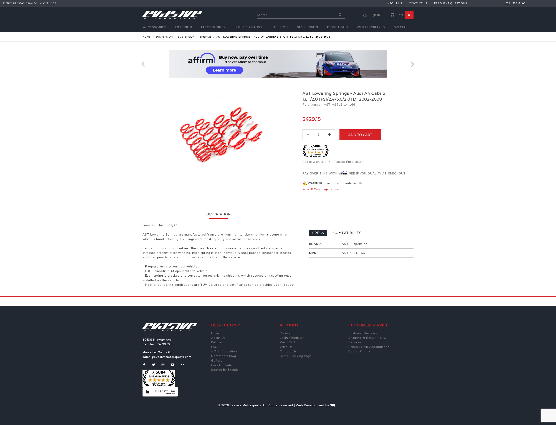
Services (354, 342)
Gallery (216, 361)
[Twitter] (155, 366)
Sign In (374, 15)
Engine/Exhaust (248, 27)
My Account (289, 333)
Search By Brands (225, 370)
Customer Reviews (362, 333)
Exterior (183, 27)
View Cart (287, 342)
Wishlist (286, 347)
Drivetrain (337, 27)
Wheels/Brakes (371, 27)
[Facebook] (145, 366)
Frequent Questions (450, 3)
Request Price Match (348, 161)
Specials (402, 27)
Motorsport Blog (223, 356)
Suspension (307, 27)
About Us (394, 3)
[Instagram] (164, 366)
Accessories (154, 27)
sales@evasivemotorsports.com (166, 357)
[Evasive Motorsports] (172, 15)
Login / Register (292, 338)
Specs (318, 233)
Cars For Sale (221, 365)
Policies (217, 342)
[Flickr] (184, 366)
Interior (279, 27)
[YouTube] (174, 366)
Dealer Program (360, 351)
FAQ (214, 347)
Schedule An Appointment (368, 347)
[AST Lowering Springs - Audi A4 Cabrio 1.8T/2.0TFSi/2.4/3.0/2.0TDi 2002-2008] (220, 134)
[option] (278, 64)
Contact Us (418, 3)
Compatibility (347, 233)
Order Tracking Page (296, 356)
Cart (402, 15)
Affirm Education (224, 351)
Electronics (213, 27)
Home (215, 333)
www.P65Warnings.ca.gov (321, 189)
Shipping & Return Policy (367, 338)
